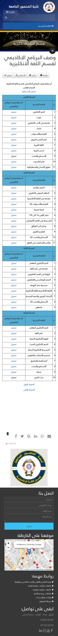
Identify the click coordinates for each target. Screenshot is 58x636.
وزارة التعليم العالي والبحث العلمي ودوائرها (33, 582)
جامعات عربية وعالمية (43, 593)
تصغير (9, 75)
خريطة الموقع (46, 601)
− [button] (8, 547)
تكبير (33, 75)
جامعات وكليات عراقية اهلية (40, 586)
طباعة (45, 75)
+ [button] (8, 543)
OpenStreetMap (38, 569)
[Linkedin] (41, 631)
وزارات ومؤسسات (44, 597)
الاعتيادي (21, 75)
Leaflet (26, 569)
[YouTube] (49, 631)
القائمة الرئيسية (45, 26)
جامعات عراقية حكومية (42, 590)
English (11, 12)
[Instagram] (45, 631)
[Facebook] (52, 631)
